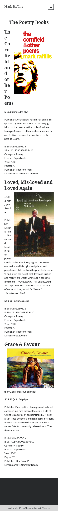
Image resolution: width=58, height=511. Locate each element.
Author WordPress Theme (19, 508)
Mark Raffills (13, 7)
